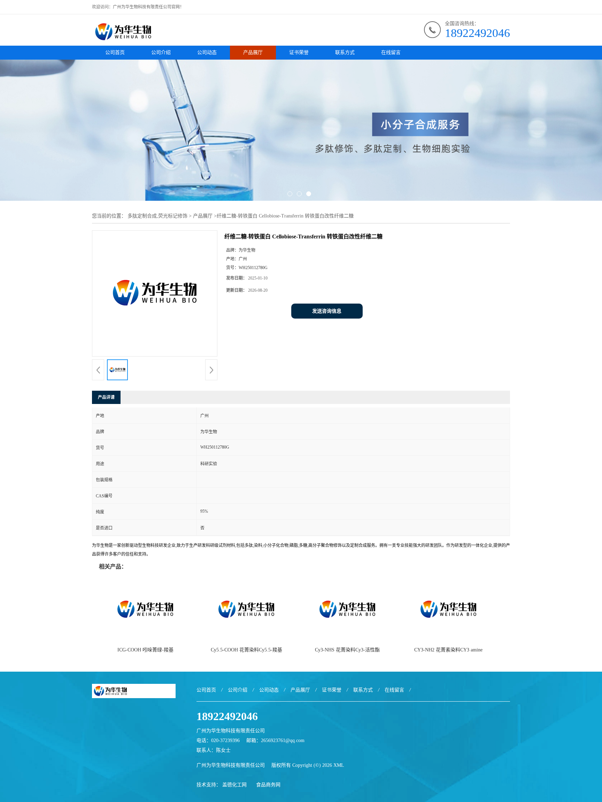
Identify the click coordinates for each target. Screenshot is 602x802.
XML (338, 765)
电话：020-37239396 (218, 740)
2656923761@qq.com (282, 740)
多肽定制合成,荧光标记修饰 (157, 216)
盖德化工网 (234, 784)
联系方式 (345, 52)
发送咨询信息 (326, 311)
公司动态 (207, 52)
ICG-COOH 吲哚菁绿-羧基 (145, 649)
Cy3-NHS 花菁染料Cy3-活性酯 (347, 649)
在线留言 (391, 52)
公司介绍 (161, 52)
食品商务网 (268, 784)
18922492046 (477, 32)
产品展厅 (253, 52)
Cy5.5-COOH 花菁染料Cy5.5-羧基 (246, 649)
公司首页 (115, 52)
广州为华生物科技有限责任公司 (230, 765)
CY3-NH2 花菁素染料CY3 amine (448, 649)
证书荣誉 (299, 52)
